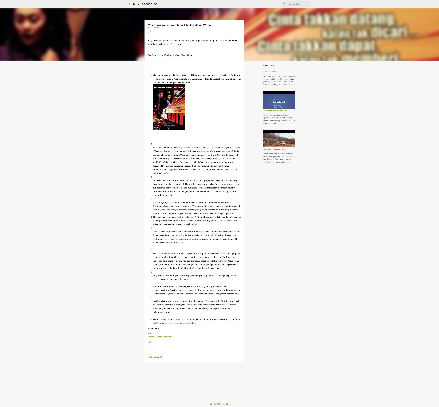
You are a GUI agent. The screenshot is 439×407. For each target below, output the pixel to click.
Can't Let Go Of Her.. (271, 72)
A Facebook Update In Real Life (275, 110)
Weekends (168, 337)
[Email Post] (149, 334)
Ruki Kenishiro (145, 4)
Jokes (160, 337)
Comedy (152, 337)
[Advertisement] (194, 381)
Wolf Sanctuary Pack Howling (274, 149)
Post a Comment (155, 357)
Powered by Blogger (220, 404)
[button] (149, 32)
